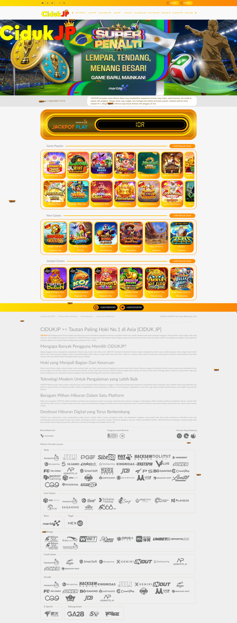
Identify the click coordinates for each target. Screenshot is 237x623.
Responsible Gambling (68, 316)
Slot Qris (189, 13)
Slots (91, 13)
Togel (127, 13)
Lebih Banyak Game (182, 146)
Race (116, 13)
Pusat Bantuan (87, 316)
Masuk (173, 3)
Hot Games (80, 13)
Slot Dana (153, 13)
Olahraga (139, 13)
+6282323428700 (134, 307)
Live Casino (104, 13)
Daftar (186, 3)
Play (82, 127)
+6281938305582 (107, 307)
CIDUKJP (43, 335)
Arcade (165, 13)
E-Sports (177, 13)
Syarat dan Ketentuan (105, 316)
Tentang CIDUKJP (47, 316)
